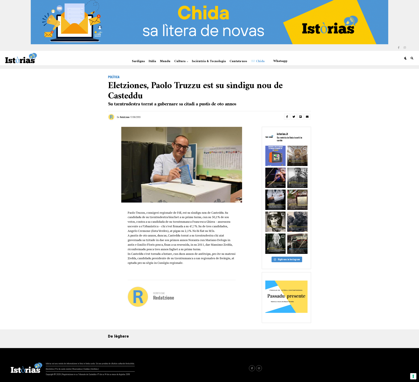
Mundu (165, 61)
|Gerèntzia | (50, 368)
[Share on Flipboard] (300, 117)
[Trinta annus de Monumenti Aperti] (297, 156)
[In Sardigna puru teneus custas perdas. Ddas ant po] (297, 200)
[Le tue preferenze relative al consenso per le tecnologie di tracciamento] (413, 376)
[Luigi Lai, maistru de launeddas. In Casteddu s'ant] (275, 178)
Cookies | (87, 368)
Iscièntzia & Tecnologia (209, 61)
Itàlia (152, 61)
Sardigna (138, 61)
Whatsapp (280, 61)
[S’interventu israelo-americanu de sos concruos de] (297, 222)
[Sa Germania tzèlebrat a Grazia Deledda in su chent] (275, 244)
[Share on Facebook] (287, 117)
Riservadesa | (78, 368)
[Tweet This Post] (294, 117)
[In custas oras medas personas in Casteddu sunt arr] (275, 222)
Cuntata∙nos (238, 61)
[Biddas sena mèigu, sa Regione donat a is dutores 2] (275, 200)
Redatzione (124, 117)
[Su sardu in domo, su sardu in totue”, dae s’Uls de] (297, 244)
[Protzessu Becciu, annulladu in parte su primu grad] (297, 178)
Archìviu (94, 368)
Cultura (179, 61)
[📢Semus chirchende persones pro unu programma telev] (275, 156)
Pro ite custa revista (63, 368)
